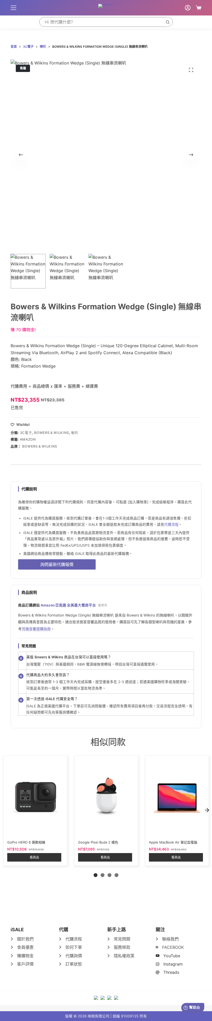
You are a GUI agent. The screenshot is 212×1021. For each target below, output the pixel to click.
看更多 (102, 605)
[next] (207, 810)
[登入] (188, 8)
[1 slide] (95, 875)
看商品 (34, 857)
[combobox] (101, 22)
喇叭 (74, 433)
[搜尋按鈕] (167, 22)
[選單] (13, 8)
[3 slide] (109, 875)
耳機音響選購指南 (36, 629)
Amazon (28, 439)
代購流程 (171, 524)
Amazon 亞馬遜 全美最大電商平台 (68, 605)
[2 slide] (102, 875)
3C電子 (26, 433)
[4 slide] (116, 875)
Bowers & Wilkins (51, 433)
